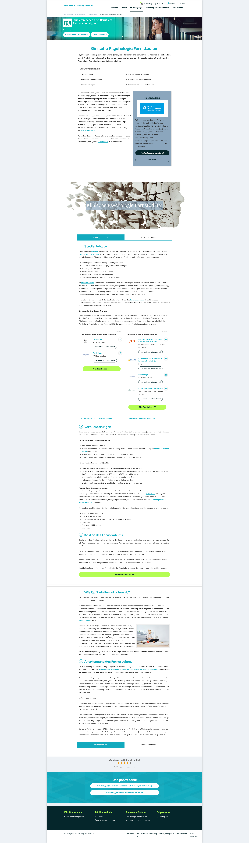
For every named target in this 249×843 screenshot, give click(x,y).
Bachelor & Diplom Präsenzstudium (98, 418)
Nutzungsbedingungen (166, 834)
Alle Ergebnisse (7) (147, 407)
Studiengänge (136, 8)
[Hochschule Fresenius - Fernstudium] (152, 108)
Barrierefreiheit (181, 834)
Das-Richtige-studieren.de (136, 817)
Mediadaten (99, 817)
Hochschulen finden (119, 8)
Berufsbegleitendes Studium (157, 8)
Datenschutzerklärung (149, 834)
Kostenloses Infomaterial (76, 34)
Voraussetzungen (88, 85)
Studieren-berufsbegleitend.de (74, 14)
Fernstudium (178, 8)
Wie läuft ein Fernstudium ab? (140, 79)
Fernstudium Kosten (124, 574)
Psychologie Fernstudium (89, 254)
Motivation (150, 494)
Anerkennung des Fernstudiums (141, 85)
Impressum (130, 834)
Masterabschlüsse (88, 130)
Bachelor (95, 251)
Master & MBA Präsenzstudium (142, 418)
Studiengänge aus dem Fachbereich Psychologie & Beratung (124, 785)
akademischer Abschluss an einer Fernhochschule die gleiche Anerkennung (129, 669)
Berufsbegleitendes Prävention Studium (124, 792)
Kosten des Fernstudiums (138, 74)
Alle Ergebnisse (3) (101, 368)
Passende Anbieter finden (91, 79)
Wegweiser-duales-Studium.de (138, 820)
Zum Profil (152, 159)
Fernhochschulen (137, 300)
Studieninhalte (87, 74)
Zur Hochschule (99, 34)
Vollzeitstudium (85, 620)
